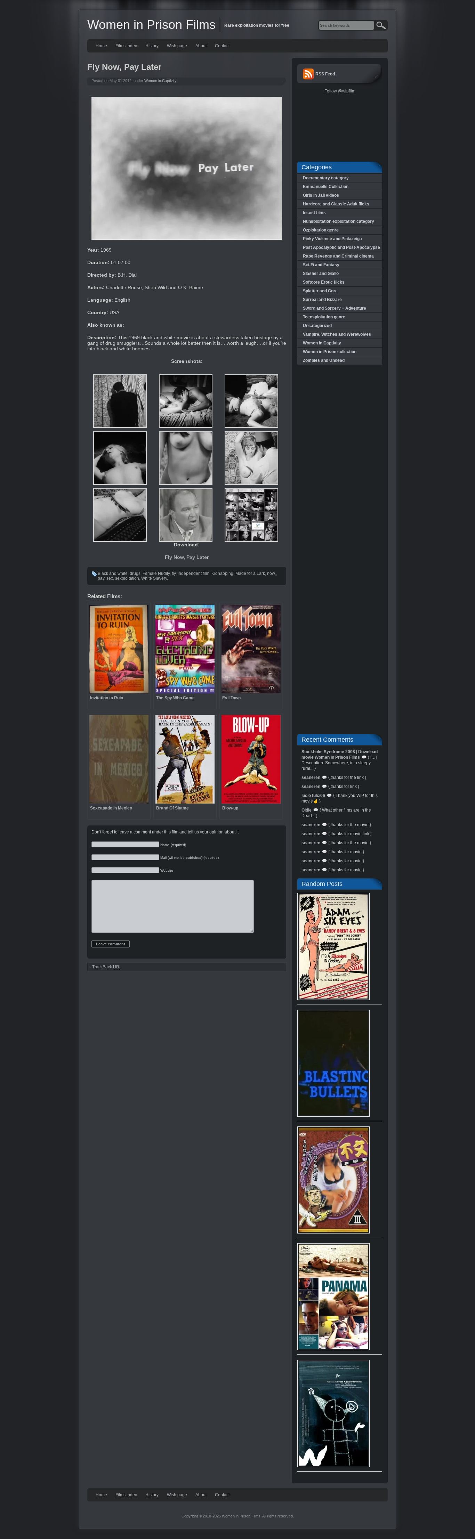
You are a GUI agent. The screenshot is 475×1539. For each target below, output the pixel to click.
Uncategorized (317, 325)
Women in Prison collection (329, 351)
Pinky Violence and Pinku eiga (332, 238)
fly (174, 573)
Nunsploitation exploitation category (338, 221)
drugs (135, 573)
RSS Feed (325, 74)
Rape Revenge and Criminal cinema (338, 256)
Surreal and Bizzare (322, 299)
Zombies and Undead (324, 360)
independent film (193, 573)
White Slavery (154, 578)
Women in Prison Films (151, 24)
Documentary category (326, 178)
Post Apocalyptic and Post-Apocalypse (341, 247)
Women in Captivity (160, 81)
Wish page (177, 45)
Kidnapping (222, 573)
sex (109, 578)
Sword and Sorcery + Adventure (334, 308)
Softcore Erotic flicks (324, 282)
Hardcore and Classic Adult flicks (336, 204)
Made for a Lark (250, 573)
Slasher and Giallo (321, 273)
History (152, 45)
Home (101, 45)
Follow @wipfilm (339, 91)
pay (101, 578)
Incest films (314, 212)
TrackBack (106, 966)
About (201, 45)
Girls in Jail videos (321, 195)
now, (271, 573)
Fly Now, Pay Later (187, 557)
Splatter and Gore (320, 290)
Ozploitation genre (321, 230)
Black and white (113, 573)
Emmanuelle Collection (325, 186)
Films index (126, 45)
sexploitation (127, 578)
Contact (222, 45)
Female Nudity (156, 573)
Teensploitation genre (324, 317)
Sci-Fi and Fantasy (321, 264)
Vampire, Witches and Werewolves (337, 334)
